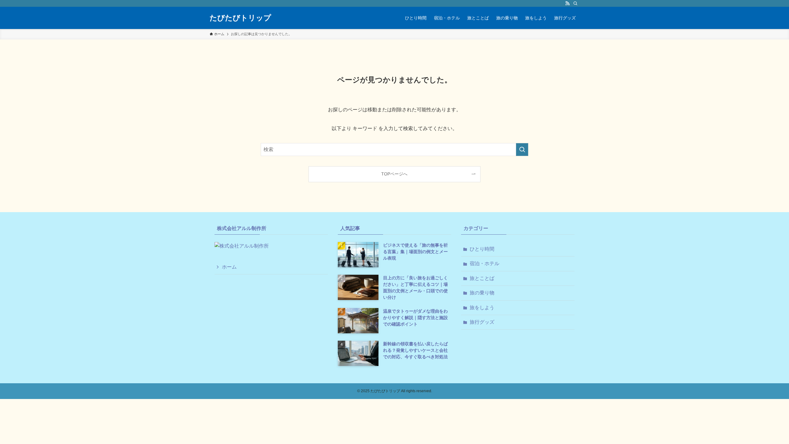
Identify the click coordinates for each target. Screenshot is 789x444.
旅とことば (482, 278)
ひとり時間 (482, 249)
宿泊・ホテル (484, 263)
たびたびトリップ (240, 18)
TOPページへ (394, 173)
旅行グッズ (482, 322)
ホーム (229, 266)
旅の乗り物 (482, 292)
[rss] (567, 3)
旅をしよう (482, 307)
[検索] (575, 3)
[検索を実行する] (522, 149)
